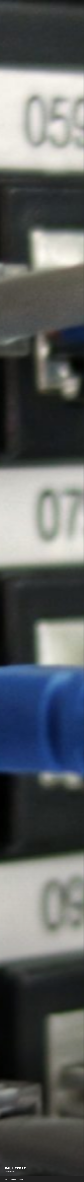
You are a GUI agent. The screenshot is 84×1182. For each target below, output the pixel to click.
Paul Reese (15, 1168)
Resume (13, 1179)
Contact (21, 1179)
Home (6, 1179)
